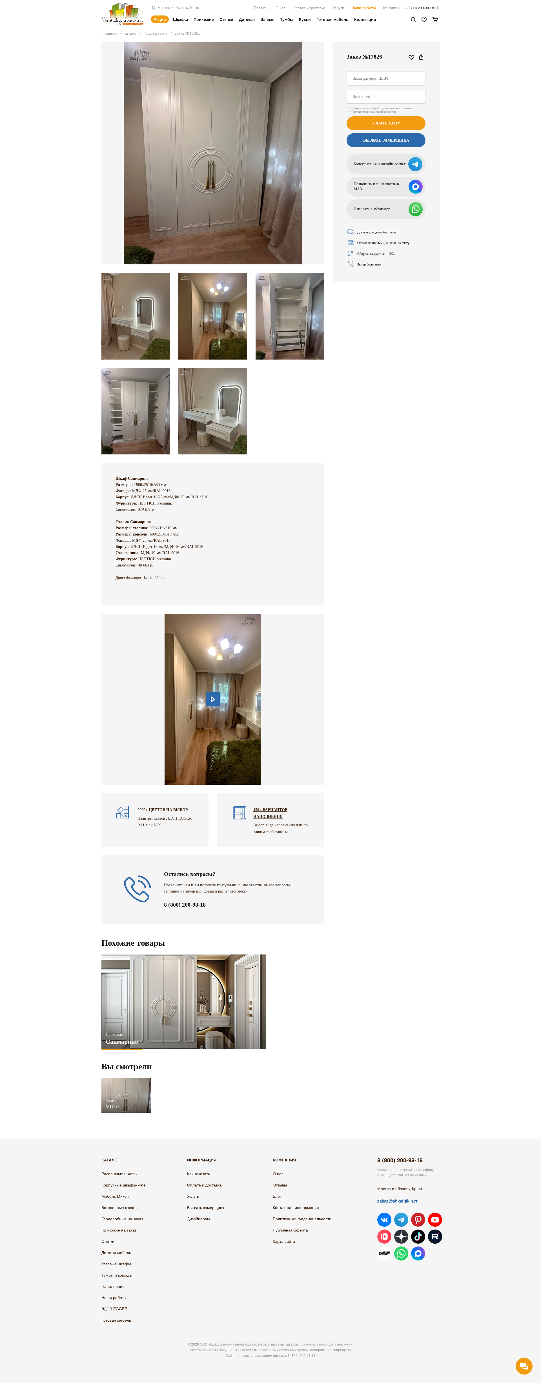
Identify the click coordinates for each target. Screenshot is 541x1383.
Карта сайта (284, 1241)
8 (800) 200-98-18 (419, 7)
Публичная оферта (290, 1230)
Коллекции (365, 19)
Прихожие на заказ (118, 1230)
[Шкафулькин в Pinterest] (418, 1220)
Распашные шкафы (119, 1173)
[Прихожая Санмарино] (183, 1001)
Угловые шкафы (116, 1263)
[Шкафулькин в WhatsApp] (401, 1253)
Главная (110, 33)
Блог (277, 1196)
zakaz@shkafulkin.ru (397, 1201)
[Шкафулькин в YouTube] (435, 1220)
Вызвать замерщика (205, 1207)
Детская (247, 19)
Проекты (261, 7)
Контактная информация (296, 1207)
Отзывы (280, 1185)
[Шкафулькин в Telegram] (401, 1220)
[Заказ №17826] (126, 1081)
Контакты (391, 7)
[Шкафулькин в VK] (384, 1220)
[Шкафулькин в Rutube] (435, 1237)
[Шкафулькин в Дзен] (401, 1237)
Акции (160, 19)
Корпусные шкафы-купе (123, 1185)
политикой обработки (383, 111)
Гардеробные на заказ (122, 1218)
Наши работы (363, 7)
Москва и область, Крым (177, 7)
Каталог (130, 33)
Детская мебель (116, 1252)
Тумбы (286, 19)
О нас (280, 7)
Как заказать (198, 1173)
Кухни (305, 19)
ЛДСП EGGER (114, 1308)
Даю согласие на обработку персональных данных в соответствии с (383, 110)
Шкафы (180, 19)
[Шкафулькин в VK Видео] (384, 1237)
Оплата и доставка (309, 7)
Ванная (267, 19)
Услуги (338, 7)
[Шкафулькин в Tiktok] (418, 1237)
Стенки (226, 19)
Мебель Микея (115, 1196)
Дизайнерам (198, 1218)
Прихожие (204, 19)
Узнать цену (386, 123)
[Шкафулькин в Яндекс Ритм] (384, 1253)
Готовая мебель (332, 19)
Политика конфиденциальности (302, 1218)
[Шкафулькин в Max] (418, 1253)
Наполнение (113, 1286)
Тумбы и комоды (116, 1275)
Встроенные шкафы (119, 1207)
